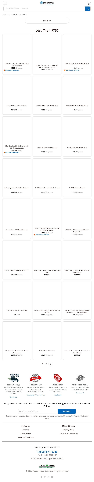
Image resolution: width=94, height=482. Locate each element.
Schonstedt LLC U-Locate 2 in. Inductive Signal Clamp (77, 352)
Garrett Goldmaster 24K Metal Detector (17, 270)
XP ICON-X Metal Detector (77, 188)
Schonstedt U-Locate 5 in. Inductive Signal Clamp (47, 271)
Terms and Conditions (25, 437)
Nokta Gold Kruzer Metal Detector (77, 106)
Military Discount (68, 426)
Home (5, 14)
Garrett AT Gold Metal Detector (47, 148)
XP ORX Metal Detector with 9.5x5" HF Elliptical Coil (77, 231)
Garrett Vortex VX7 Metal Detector (17, 230)
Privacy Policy (26, 434)
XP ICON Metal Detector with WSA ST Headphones (17, 352)
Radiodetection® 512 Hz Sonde (17, 311)
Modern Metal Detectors (42, 471)
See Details (13, 397)
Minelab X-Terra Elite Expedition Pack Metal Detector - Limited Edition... (77, 312)
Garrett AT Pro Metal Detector (16, 106)
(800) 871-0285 (48, 451)
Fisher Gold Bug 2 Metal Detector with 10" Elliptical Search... (47, 229)
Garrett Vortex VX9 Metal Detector (47, 106)
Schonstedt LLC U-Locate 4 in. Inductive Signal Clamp (77, 271)
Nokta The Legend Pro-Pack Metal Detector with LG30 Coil (47, 66)
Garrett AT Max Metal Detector (77, 148)
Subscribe (66, 411)
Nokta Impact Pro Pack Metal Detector (16, 188)
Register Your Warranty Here (36, 395)
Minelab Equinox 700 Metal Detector (77, 64)
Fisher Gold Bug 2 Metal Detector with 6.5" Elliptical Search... (17, 147)
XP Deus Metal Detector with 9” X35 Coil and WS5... (47, 312)
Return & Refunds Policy (68, 434)
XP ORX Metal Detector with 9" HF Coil (47, 188)
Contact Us (25, 426)
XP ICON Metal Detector (47, 351)
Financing (25, 430)
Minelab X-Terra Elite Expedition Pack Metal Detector (17, 65)
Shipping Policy (68, 430)
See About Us (80, 393)
